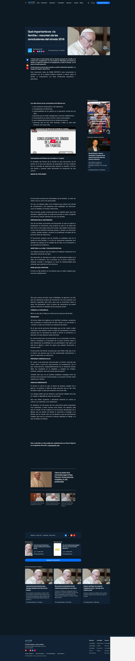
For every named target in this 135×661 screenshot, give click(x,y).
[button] (26, 3)
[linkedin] (40, 51)
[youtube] (34, 51)
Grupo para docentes (103, 3)
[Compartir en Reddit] (27, 65)
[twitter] (36, 51)
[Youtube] (26, 650)
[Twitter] (28, 650)
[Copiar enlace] (27, 68)
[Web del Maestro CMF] (30, 50)
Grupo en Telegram (29, 653)
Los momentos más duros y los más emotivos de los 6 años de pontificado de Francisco (37, 503)
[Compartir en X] (27, 62)
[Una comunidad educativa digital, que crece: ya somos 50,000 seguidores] (57, 549)
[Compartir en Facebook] (27, 59)
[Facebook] (33, 650)
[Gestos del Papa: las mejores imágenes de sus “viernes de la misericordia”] (96, 576)
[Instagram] (30, 650)
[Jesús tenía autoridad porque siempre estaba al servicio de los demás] (29, 549)
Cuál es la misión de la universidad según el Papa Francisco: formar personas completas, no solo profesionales (64, 477)
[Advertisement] (67, 15)
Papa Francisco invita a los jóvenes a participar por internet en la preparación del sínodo (53, 503)
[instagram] (38, 51)
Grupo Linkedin (60, 653)
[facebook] (42, 51)
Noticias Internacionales (94, 103)
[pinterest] (44, 51)
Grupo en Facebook (40, 653)
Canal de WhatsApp (50, 653)
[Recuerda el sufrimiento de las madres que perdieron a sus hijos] (67, 576)
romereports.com (54, 445)
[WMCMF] (35, 650)
